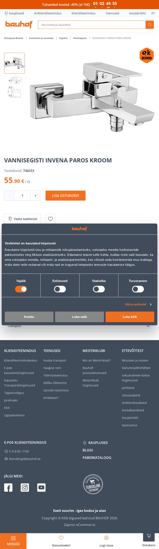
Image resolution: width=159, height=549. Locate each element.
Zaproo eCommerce (79, 524)
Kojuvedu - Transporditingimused (19, 382)
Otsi (150, 25)
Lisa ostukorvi (65, 195)
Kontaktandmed (133, 410)
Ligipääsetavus (14, 415)
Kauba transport (54, 360)
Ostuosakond (131, 395)
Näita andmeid (135, 304)
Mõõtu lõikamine (55, 383)
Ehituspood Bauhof (14, 38)
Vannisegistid (80, 38)
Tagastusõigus (14, 393)
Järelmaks (11, 400)
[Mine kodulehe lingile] (19, 25)
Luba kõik (130, 317)
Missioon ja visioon (135, 360)
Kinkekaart (50, 398)
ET (153, 13)
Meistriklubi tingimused (91, 382)
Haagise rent (52, 368)
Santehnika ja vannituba (41, 38)
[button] (14, 63)
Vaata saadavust (25, 219)
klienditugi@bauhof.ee (25, 459)
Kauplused (16, 13)
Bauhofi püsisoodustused (94, 370)
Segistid (63, 38)
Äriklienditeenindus (47, 13)
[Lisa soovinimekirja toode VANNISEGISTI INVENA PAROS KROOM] (50, 219)
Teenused (112, 13)
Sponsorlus (129, 425)
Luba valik (79, 317)
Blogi (88, 450)
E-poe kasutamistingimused (19, 370)
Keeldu (29, 317)
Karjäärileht (137, 13)
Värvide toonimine (56, 390)
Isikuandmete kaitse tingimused (136, 377)
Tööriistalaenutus (55, 375)
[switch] (60, 289)
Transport (14, 326)
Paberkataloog (97, 457)
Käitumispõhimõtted (136, 368)
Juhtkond (128, 388)
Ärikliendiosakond (134, 403)
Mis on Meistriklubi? (97, 360)
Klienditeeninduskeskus (20, 360)
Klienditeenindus (83, 13)
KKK (7, 408)
